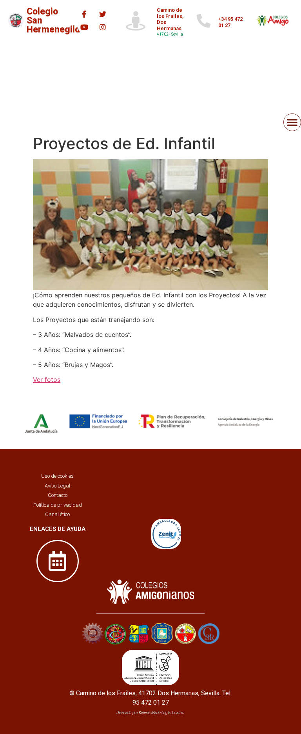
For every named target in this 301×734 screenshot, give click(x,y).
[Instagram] (102, 27)
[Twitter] (102, 14)
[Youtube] (84, 27)
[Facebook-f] (84, 14)
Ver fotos (46, 379)
